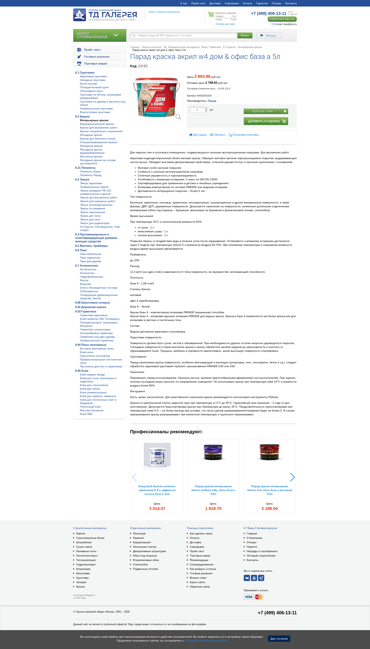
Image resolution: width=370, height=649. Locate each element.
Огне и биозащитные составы (99, 287)
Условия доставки (225, 24)
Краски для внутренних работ (98, 127)
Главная (135, 47)
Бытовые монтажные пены (97, 348)
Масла (84, 280)
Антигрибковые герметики (96, 333)
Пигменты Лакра (90, 171)
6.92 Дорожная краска (90, 307)
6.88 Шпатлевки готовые (92, 302)
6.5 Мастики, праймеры (91, 245)
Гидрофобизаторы (91, 276)
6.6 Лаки (81, 250)
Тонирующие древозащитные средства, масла (99, 296)
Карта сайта (197, 582)
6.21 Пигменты (85, 167)
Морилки (85, 283)
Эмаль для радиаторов (94, 223)
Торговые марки (200, 555)
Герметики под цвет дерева (97, 336)
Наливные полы (86, 551)
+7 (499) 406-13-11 (277, 612)
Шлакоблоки (84, 542)
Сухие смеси (84, 546)
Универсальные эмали (94, 186)
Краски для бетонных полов (97, 138)
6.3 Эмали (82, 179)
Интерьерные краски (94, 120)
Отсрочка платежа (245, 134)
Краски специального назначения (101, 131)
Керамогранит (142, 542)
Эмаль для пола (90, 215)
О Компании (254, 537)
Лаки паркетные (90, 257)
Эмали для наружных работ (97, 201)
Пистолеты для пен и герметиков (101, 366)
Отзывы (276, 3)
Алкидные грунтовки (92, 79)
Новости (252, 546)
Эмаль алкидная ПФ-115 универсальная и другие (95, 192)
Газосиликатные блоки (90, 537)
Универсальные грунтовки (96, 108)
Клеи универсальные (93, 392)
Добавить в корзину (264, 121)
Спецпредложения (202, 564)
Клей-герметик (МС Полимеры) (100, 318)
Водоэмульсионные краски (97, 123)
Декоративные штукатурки (149, 551)
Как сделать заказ (201, 533)
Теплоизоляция (86, 560)
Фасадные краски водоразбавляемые (92, 151)
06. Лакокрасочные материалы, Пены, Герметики (192, 47)
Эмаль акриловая (91, 183)
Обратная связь (200, 586)
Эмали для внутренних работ (98, 197)
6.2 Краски (82, 116)
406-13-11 (268, 13)
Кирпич (80, 533)
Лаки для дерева (90, 261)
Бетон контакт (89, 83)
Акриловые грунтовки (93, 76)
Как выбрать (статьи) (203, 568)
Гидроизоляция (86, 564)
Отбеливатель (89, 291)
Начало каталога (151, 47)
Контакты (291, 3)
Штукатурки (83, 568)
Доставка (215, 3)
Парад (212, 100)
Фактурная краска (91, 145)
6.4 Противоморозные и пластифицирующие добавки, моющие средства (96, 238)
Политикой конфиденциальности (205, 640)
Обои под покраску (145, 555)
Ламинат (138, 537)
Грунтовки (82, 577)
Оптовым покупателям (261, 555)
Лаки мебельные (90, 253)
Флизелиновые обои (146, 560)
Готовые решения (201, 573)
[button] (292, 477)
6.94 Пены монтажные (90, 344)
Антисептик (87, 273)
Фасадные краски (91, 134)
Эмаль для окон (90, 219)
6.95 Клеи (81, 370)
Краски (80, 586)
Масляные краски (91, 156)
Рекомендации (199, 560)
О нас (183, 3)
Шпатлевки (83, 573)
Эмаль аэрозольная (92, 212)
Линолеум (139, 533)
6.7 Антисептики (86, 265)
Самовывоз (232, 3)
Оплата (247, 3)
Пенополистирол (87, 555)
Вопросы (271, 35)
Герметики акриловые (94, 315)
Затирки (81, 582)
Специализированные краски (98, 142)
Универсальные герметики (97, 340)
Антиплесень (88, 269)
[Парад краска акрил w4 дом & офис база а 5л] (156, 97)
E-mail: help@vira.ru (286, 24)
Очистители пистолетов (95, 355)
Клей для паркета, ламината (98, 396)
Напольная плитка (144, 546)
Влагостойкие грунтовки (95, 112)
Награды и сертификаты (262, 551)
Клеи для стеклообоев (94, 385)
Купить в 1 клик (263, 111)
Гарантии (262, 3)
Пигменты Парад (90, 175)
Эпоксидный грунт (91, 90)
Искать (245, 35)
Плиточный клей (90, 406)
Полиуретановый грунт (94, 87)
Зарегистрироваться (168, 12)
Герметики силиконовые (95, 329)
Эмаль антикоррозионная (96, 204)
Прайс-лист (198, 3)
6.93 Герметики (85, 311)
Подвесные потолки (145, 568)
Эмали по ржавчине (92, 208)
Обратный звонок (282, 19)
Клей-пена (86, 352)
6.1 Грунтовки (84, 72)
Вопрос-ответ (198, 577)
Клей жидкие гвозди (92, 374)
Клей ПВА (86, 414)
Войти (152, 12)
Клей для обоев (90, 388)
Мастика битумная (91, 410)
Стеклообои (140, 564)
